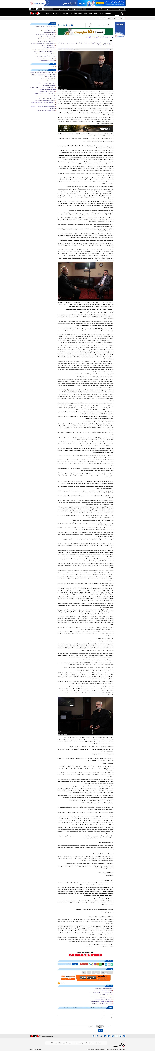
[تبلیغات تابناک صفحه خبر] (120, 30)
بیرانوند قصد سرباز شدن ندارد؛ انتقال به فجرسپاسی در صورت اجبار (43, 103)
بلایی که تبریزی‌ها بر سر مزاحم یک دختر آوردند (46, 83)
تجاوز (94, 972)
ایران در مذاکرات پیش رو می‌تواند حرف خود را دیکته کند (101, 997)
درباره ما (99, 1043)
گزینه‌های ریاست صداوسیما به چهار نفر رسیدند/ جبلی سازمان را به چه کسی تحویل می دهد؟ (43, 75)
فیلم (67, 13)
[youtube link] (74, 955)
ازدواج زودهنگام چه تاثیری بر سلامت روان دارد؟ (46, 110)
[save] (64, 25)
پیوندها (58, 9)
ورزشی (90, 13)
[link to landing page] (120, 13)
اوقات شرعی (58, 1043)
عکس (63, 13)
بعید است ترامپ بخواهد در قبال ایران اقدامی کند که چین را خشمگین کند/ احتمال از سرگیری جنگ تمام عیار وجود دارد (44, 50)
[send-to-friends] (61, 25)
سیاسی (85, 13)
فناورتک (74, 9)
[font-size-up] (72, 25)
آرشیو (69, 9)
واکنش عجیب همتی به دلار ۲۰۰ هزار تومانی (46, 58)
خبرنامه (86, 1043)
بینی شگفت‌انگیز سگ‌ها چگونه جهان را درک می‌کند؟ (45, 56)
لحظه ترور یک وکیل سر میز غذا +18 (48, 85)
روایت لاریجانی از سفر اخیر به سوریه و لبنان (104, 999)
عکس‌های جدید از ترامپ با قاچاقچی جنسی (104, 988)
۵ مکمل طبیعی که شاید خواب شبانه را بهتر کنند (45, 41)
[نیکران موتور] (85, 128)
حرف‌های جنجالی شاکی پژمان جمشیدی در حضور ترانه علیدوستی (42, 72)
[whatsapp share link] (100, 964)
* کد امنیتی (111, 1026)
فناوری (52, 13)
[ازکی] (102, 3)
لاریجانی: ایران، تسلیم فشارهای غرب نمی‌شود (103, 990)
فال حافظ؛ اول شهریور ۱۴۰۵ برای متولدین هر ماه (45, 96)
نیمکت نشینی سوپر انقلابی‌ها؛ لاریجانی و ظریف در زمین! (101, 1001)
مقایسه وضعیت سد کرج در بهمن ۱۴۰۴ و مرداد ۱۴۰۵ (45, 94)
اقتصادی (95, 13)
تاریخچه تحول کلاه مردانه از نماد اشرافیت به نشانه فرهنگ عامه (43, 43)
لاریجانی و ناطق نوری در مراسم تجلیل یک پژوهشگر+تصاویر (100, 992)
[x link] (78, 955)
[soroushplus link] (87, 955)
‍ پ (69, 25)
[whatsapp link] (96, 955)
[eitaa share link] (97, 964)
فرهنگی (75, 13)
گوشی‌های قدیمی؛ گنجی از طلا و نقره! (48, 30)
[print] (58, 25)
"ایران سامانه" (32, 1049)
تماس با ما (93, 1043)
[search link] (43, 9)
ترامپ (84, 972)
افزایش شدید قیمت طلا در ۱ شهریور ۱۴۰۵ (47, 91)
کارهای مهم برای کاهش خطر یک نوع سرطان (46, 37)
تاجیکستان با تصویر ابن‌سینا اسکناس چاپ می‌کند (45, 34)
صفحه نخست (108, 13)
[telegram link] (93, 955)
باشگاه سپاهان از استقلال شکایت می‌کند (47, 60)
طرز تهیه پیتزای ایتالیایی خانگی (49, 47)
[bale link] (90, 955)
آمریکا (89, 972)
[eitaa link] (81, 955)
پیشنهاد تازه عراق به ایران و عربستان (48, 45)
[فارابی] (85, 31)
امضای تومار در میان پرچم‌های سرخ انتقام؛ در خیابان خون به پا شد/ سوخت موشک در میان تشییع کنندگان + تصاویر (98, 18)
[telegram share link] (106, 964)
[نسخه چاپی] (112, 964)
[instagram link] (84, 955)
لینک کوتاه (85, 964)
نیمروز (84, 9)
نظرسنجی (64, 9)
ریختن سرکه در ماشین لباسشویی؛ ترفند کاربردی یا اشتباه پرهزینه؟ (45, 27)
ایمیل (112, 1014)
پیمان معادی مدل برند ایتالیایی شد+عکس (47, 98)
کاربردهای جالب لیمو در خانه (49, 32)
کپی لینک (75, 964)
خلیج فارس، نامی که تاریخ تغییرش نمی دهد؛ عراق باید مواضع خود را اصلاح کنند (43, 107)
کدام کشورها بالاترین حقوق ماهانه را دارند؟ (46, 39)
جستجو (75, 1043)
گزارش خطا (63, 983)
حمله (98, 972)
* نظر (112, 1018)
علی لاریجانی (109, 972)
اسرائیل (103, 972)
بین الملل (101, 13)
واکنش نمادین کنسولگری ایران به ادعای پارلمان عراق (45, 100)
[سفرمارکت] (85, 978)
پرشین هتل (53, 66)
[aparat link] (71, 955)
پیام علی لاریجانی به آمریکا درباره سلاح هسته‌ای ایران (102, 1003)
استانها (47, 13)
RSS (52, 1043)
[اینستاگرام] (95, 964)
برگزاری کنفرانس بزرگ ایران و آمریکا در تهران (103, 995)
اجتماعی (80, 13)
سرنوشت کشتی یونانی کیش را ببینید (48, 81)
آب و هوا (65, 1043)
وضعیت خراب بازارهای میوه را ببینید (48, 79)
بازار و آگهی (57, 13)
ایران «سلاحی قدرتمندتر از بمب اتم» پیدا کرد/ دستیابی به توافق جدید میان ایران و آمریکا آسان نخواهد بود (43, 88)
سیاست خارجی (101, 25)
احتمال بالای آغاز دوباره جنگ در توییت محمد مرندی (45, 54)
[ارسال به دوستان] (109, 964)
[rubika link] (100, 955)
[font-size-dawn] (67, 25)
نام (112, 1010)
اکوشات (79, 9)
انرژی (71, 13)
